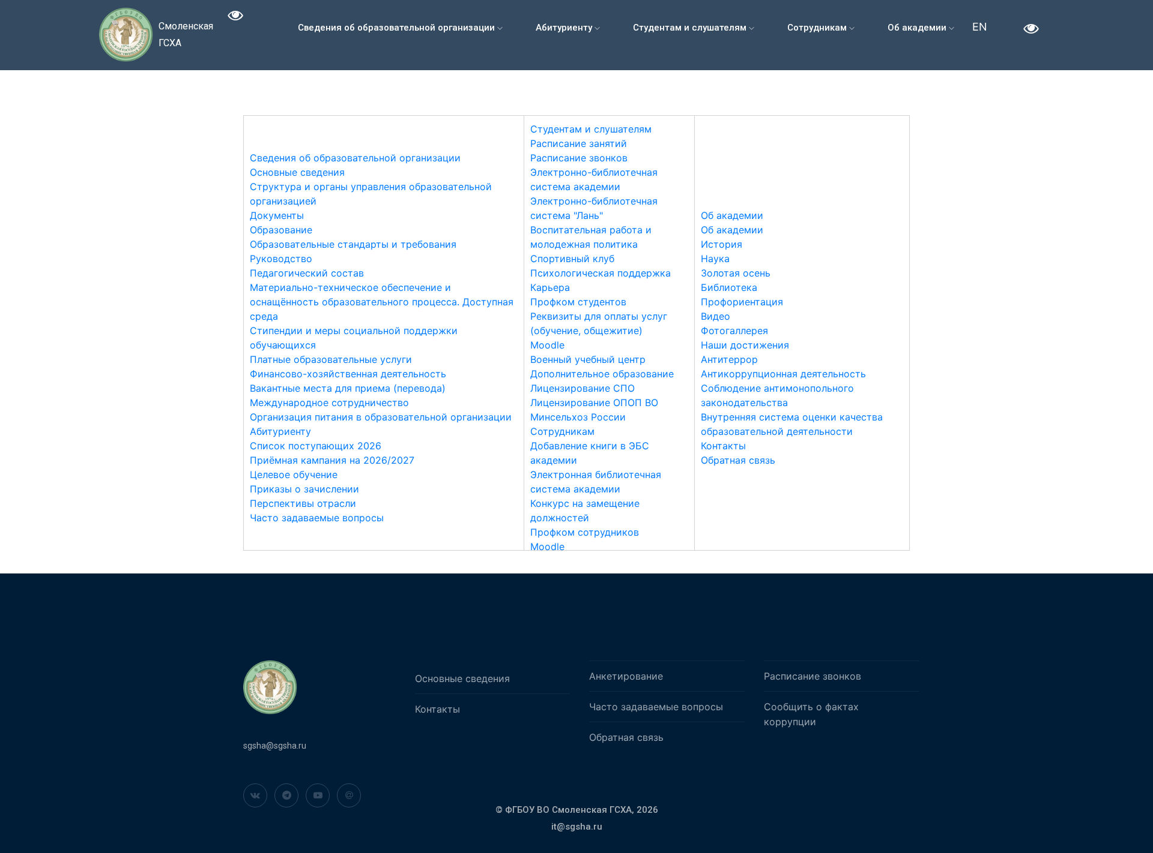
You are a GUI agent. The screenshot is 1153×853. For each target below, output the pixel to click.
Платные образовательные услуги (331, 359)
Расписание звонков (579, 158)
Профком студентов (578, 302)
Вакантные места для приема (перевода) (348, 388)
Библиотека (729, 287)
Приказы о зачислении (304, 489)
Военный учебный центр (588, 359)
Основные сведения (297, 172)
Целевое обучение (293, 474)
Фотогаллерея (734, 331)
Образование (281, 230)
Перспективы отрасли (303, 503)
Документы (277, 215)
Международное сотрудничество (329, 403)
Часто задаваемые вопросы (317, 518)
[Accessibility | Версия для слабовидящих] (235, 17)
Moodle (547, 345)
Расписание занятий (578, 143)
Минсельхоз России (578, 417)
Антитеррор (729, 359)
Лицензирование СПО (582, 388)
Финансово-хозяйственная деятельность (348, 374)
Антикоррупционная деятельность (783, 374)
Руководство (281, 259)
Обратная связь (738, 460)
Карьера (550, 287)
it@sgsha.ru (576, 826)
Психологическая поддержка (600, 273)
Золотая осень (735, 273)
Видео (715, 316)
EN (979, 26)
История (721, 244)
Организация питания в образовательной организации (381, 417)
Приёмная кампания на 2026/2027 (332, 460)
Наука (715, 259)
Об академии (918, 27)
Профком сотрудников (584, 532)
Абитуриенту (565, 27)
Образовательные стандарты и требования (353, 244)
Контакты (723, 446)
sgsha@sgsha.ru (274, 745)
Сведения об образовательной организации (397, 27)
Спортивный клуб (572, 259)
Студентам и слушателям (691, 27)
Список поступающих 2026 (315, 446)
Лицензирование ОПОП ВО (594, 403)
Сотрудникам (818, 27)
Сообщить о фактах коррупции (811, 714)
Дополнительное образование (602, 374)
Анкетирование (626, 676)
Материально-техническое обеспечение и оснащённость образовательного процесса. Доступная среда (381, 301)
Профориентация (742, 302)
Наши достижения (745, 345)
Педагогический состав (307, 273)
